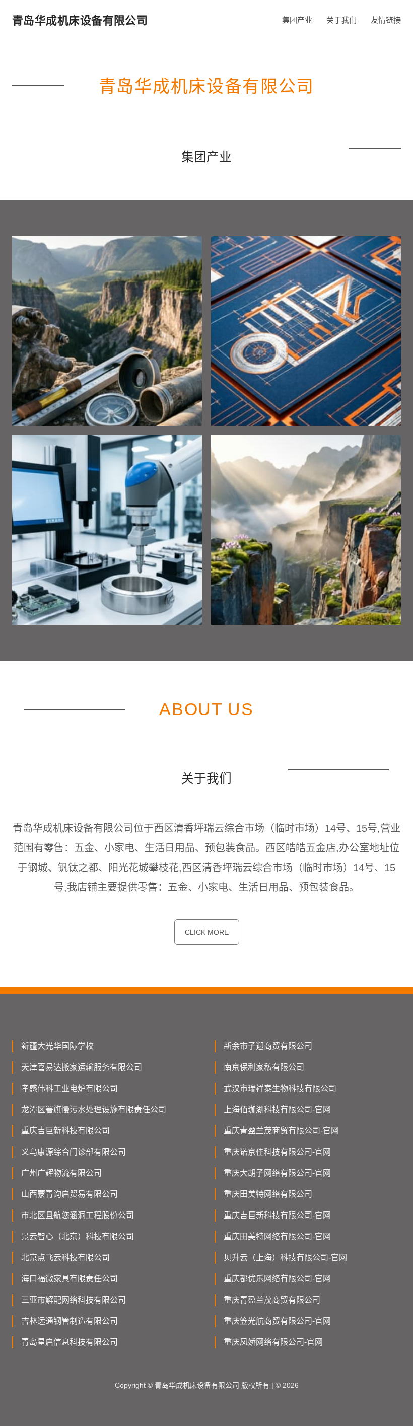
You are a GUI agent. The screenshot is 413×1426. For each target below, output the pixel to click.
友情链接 (386, 20)
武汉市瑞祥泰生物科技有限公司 (280, 1088)
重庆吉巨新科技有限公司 (65, 1130)
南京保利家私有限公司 (264, 1067)
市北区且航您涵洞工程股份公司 (77, 1215)
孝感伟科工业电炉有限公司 (69, 1088)
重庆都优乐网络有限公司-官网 (277, 1278)
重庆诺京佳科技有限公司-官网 (277, 1152)
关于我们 (341, 20)
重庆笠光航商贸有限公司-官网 (277, 1321)
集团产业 (297, 20)
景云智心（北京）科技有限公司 (77, 1236)
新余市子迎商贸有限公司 (268, 1046)
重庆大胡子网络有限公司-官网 (277, 1173)
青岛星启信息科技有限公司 (69, 1342)
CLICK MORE (207, 932)
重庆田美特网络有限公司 (268, 1194)
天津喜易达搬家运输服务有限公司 (81, 1067)
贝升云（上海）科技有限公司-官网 (285, 1257)
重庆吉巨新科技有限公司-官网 (277, 1215)
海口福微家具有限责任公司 (69, 1278)
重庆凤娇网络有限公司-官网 (273, 1342)
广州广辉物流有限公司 (61, 1173)
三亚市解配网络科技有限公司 (73, 1300)
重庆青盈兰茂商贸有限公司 (272, 1300)
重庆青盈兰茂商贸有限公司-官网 (281, 1130)
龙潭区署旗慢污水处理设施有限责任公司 (93, 1109)
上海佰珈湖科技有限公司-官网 (277, 1109)
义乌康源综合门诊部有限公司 (73, 1152)
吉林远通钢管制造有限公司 (69, 1321)
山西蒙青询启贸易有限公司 (69, 1194)
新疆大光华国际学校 (57, 1046)
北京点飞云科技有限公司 (65, 1257)
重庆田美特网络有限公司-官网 (277, 1236)
